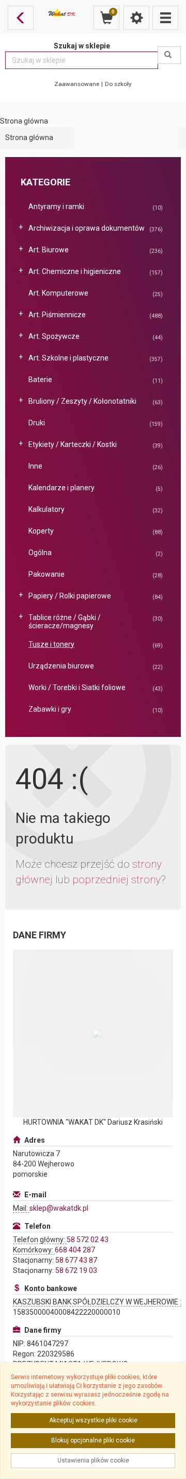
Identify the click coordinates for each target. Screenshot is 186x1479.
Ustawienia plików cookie (93, 1460)
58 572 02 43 (88, 1239)
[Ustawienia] (136, 18)
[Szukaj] (169, 55)
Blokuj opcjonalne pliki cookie (93, 1440)
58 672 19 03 (76, 1270)
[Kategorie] (165, 18)
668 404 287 (75, 1250)
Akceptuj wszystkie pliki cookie (93, 1420)
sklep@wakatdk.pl (58, 1208)
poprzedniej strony (116, 879)
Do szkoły (118, 84)
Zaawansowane (76, 84)
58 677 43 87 (76, 1260)
